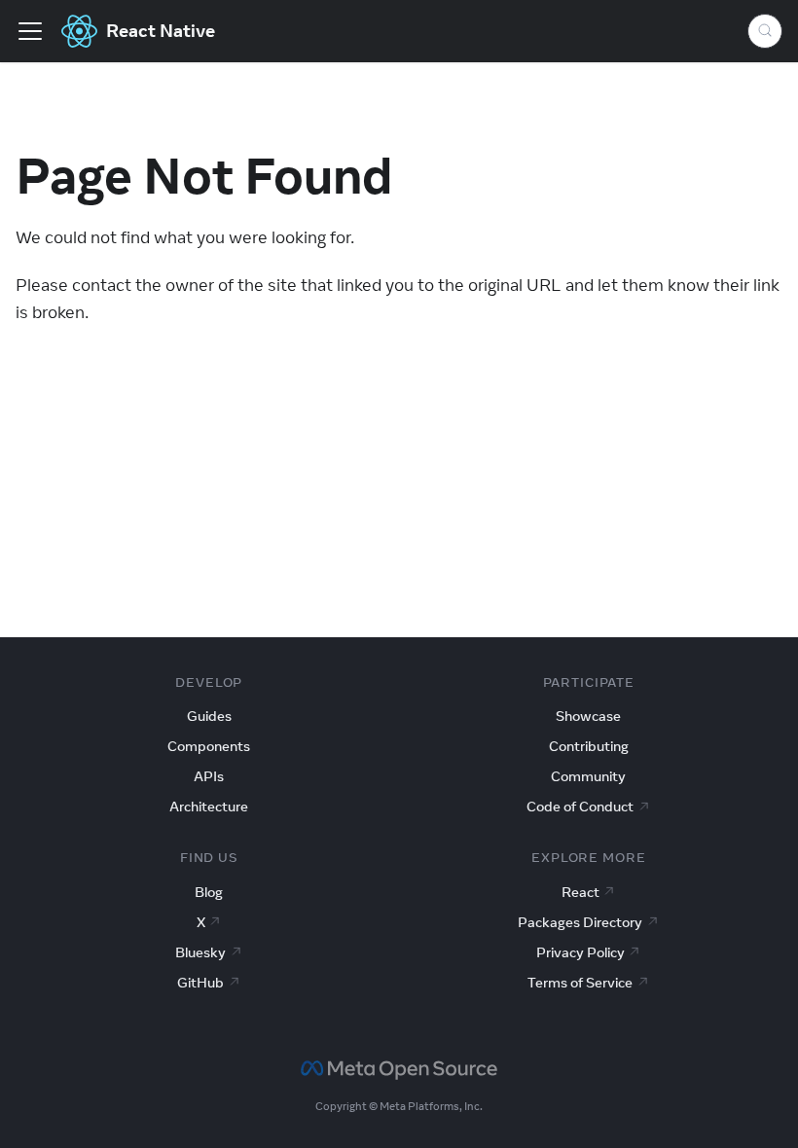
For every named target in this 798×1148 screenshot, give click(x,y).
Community (588, 776)
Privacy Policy (580, 952)
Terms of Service (580, 982)
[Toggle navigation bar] (30, 31)
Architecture (208, 806)
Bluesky (200, 952)
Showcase (588, 716)
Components (208, 746)
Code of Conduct (580, 806)
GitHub (200, 982)
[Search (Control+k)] (764, 31)
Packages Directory (580, 922)
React (580, 892)
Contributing (589, 746)
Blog (209, 892)
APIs (209, 776)
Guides (209, 716)
